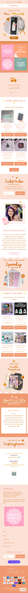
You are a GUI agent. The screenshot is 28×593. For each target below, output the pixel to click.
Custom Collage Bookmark (20, 346)
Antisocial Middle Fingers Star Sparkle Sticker (7, 154)
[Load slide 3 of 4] (15, 93)
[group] (14, 25)
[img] (14, 455)
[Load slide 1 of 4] (11, 93)
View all (14, 170)
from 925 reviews (13, 457)
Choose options (7, 327)
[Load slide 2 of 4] (13, 93)
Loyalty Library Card (8, 543)
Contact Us (6, 539)
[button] (2, 5)
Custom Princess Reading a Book (7, 346)
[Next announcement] (26, 2)
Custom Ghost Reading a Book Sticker (21, 318)
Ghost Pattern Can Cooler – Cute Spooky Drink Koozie (20, 127)
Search (5, 536)
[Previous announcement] (1, 2)
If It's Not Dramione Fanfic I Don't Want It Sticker (7, 127)
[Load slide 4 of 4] (17, 93)
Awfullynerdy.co (11, 588)
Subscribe (20, 193)
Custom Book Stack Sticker (7, 317)
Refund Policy (6, 546)
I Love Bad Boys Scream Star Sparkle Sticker (21, 154)
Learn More (14, 253)
